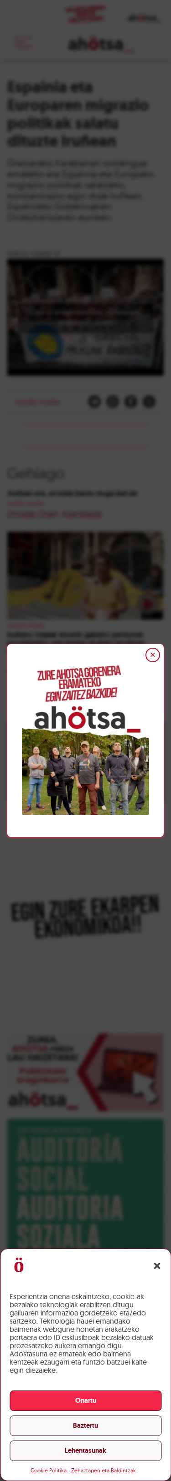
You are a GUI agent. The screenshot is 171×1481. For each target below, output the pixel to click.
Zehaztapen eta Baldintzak (103, 1470)
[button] (156, 1265)
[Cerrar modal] (152, 655)
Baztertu (85, 1425)
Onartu (85, 1400)
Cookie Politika (49, 1470)
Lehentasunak (85, 1450)
